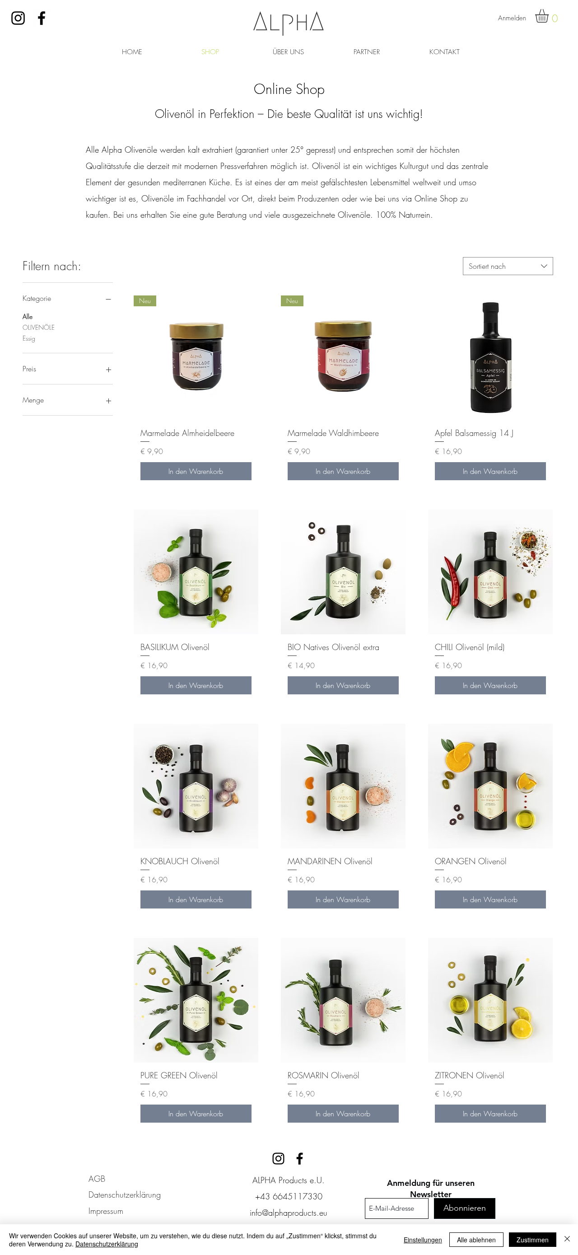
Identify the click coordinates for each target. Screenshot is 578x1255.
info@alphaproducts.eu (288, 1212)
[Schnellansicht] (490, 357)
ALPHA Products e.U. (288, 1180)
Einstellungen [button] (423, 1239)
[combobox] (508, 266)
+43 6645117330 (288, 1196)
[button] (549, 16)
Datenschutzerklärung (106, 1243)
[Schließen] (567, 1240)
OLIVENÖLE (39, 327)
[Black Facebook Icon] (42, 18)
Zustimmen (533, 1239)
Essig (29, 338)
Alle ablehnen (476, 1239)
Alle (28, 316)
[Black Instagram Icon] (18, 18)
